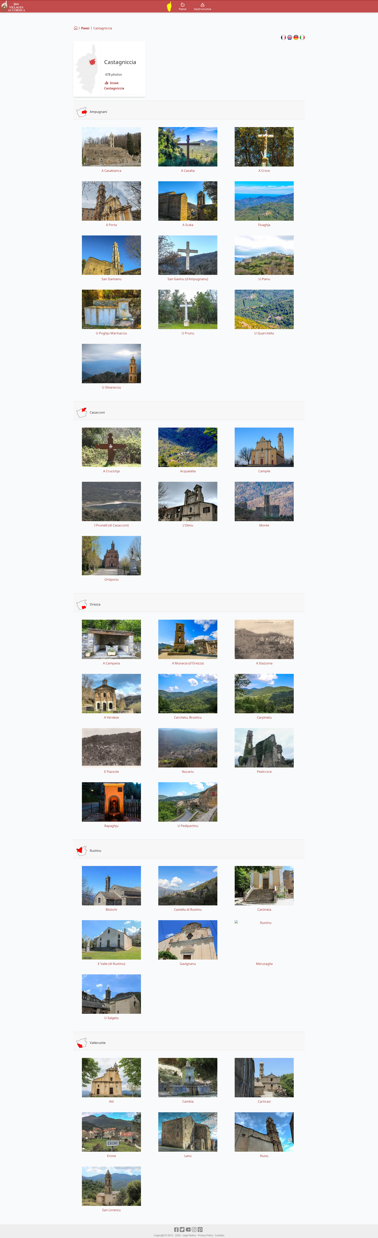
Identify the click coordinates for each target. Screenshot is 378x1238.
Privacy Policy (205, 1235)
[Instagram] (194, 1230)
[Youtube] (188, 1230)
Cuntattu (219, 1235)
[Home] (76, 28)
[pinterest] (200, 1230)
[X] (182, 1230)
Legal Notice (189, 1235)
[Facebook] (176, 1230)
